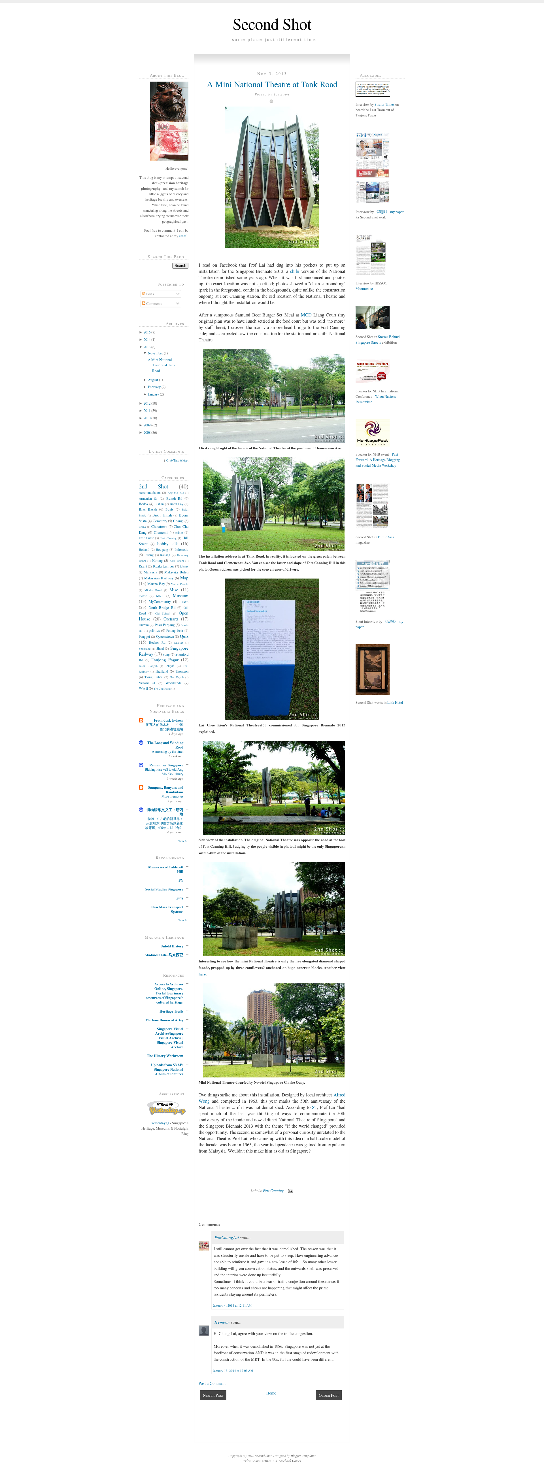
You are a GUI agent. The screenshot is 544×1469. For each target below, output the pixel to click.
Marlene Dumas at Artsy (164, 1019)
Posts (149, 293)
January (153, 394)
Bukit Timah (162, 515)
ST (314, 1107)
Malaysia (150, 572)
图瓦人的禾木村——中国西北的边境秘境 (164, 726)
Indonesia (181, 549)
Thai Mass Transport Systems (167, 909)
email (183, 235)
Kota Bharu (176, 561)
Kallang (165, 555)
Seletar (178, 643)
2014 (147, 339)
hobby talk (167, 543)
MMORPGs (269, 1461)
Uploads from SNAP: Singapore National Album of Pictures (167, 1069)
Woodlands (173, 682)
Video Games (251, 1461)
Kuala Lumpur (163, 566)
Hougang (162, 549)
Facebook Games (290, 1461)
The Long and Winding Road (165, 745)
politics (154, 630)
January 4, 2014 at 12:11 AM (232, 1305)
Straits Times (384, 104)
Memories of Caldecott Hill (165, 869)
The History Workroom (165, 1055)
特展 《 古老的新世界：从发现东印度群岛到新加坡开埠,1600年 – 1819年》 (164, 823)
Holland (144, 549)
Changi (178, 520)
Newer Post (213, 1395)
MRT (160, 595)
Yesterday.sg (160, 1122)
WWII (143, 688)
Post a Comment (212, 1383)
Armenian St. (148, 498)
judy (180, 897)
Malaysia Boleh (176, 572)
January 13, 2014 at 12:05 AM (233, 1370)
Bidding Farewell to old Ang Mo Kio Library (164, 771)
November (155, 353)
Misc (173, 589)
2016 (147, 332)
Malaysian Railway (158, 578)
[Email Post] (290, 1190)
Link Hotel (395, 702)
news (183, 601)
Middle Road (153, 590)
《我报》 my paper (389, 211)
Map (184, 578)
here (202, 974)
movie (143, 596)
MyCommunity (160, 601)
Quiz (184, 636)
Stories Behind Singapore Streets (378, 339)
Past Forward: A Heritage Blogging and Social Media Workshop (378, 460)
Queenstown (165, 636)
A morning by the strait (167, 751)
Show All (183, 841)
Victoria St (147, 683)
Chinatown (159, 526)
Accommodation (150, 492)
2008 (147, 432)
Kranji (143, 566)
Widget (184, 460)
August (153, 379)
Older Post (329, 1395)
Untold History (171, 946)
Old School (162, 613)
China (142, 527)
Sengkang (144, 648)
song (166, 654)
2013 (147, 346)
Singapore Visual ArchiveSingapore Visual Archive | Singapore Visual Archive (169, 1037)
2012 (147, 403)
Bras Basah (148, 509)
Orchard (170, 619)
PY (180, 880)
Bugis (169, 509)
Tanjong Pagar (165, 659)
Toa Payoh (176, 677)
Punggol (144, 636)
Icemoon (222, 1322)
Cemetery (160, 520)
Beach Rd (174, 498)
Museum (180, 595)
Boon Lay (176, 504)
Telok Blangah (148, 666)
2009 (147, 425)
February (154, 386)
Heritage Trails (171, 1011)
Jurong (149, 555)
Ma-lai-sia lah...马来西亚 (164, 954)
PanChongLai (226, 1237)
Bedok (143, 503)
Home (271, 1393)
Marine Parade (179, 584)
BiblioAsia (386, 536)
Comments (153, 303)
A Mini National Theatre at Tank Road (161, 365)
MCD (306, 315)
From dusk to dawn (168, 720)
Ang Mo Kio (176, 493)
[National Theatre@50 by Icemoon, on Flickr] (272, 246)
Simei (160, 648)
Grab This (173, 460)
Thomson (181, 671)
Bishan (159, 504)
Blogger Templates (303, 1455)
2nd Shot (153, 486)
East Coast (146, 538)
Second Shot (272, 23)
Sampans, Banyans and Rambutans (165, 789)
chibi (295, 271)
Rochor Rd (157, 642)
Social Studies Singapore (164, 889)
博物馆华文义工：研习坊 (164, 812)
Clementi (161, 532)
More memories (172, 796)
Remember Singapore (166, 765)
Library (184, 566)
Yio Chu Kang (162, 688)
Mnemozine (364, 288)
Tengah (170, 666)
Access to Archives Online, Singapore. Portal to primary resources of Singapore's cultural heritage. (164, 993)
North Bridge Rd (162, 607)
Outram (144, 625)
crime (179, 532)
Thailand (161, 671)
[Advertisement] (373, 805)
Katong (157, 560)
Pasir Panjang (165, 624)
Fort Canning (168, 538)
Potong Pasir (174, 630)
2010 (147, 417)
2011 (147, 410)
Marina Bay (156, 583)
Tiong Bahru (153, 677)
